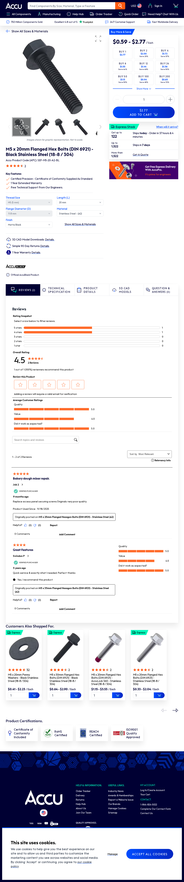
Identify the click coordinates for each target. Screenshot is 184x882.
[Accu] (14, 6)
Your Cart (145, 794)
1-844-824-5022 (148, 804)
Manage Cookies (117, 808)
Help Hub (81, 804)
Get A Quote (140, 154)
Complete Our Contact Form (155, 808)
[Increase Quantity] (117, 99)
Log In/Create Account (152, 790)
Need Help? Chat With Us (163, 14)
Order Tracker (83, 791)
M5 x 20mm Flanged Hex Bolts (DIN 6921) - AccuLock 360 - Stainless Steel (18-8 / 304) (106, 679)
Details (49, 239)
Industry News (116, 791)
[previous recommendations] (164, 710)
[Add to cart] (34, 695)
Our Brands (114, 804)
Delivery (80, 795)
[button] (98, 38)
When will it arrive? (167, 126)
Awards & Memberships (121, 795)
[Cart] (175, 5)
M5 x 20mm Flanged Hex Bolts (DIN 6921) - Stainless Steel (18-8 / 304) (148, 679)
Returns (80, 799)
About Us (81, 808)
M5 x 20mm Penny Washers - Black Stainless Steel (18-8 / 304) (23, 677)
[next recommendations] (175, 710)
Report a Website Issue (121, 799)
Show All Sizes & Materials (30, 31)
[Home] (43, 797)
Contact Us (146, 813)
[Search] (120, 5)
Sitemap (112, 812)
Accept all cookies (149, 854)
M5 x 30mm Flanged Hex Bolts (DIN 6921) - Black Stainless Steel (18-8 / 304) (64, 679)
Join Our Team (83, 812)
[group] (55, 75)
